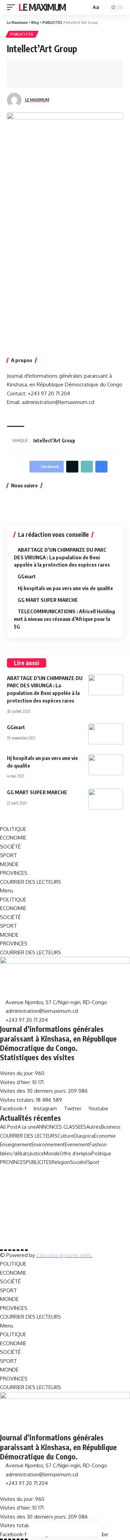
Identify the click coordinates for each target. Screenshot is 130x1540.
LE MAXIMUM (37, 99)
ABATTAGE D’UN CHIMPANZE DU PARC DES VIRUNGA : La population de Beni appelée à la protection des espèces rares (62, 557)
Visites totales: (18, 1100)
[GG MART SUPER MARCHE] (105, 799)
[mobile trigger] (13, 7)
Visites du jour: (17, 1073)
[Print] (98, 67)
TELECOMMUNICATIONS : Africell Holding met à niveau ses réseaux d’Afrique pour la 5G (64, 619)
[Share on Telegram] (65, 67)
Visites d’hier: (16, 1082)
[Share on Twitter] (33, 67)
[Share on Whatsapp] (44, 67)
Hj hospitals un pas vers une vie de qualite (65, 588)
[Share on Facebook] (22, 67)
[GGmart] (105, 734)
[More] (22, 79)
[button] (65, 890)
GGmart (27, 576)
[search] (85, 7)
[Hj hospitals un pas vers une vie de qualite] (105, 764)
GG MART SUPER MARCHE (48, 600)
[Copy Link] (87, 67)
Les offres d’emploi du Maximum (51, 1171)
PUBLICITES (22, 34)
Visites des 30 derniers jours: (34, 1091)
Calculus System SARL (64, 1255)
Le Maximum (42, 7)
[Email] (76, 67)
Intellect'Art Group (54, 440)
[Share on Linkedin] (55, 67)
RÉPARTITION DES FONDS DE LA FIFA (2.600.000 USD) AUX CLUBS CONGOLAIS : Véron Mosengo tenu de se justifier (65, 1225)
